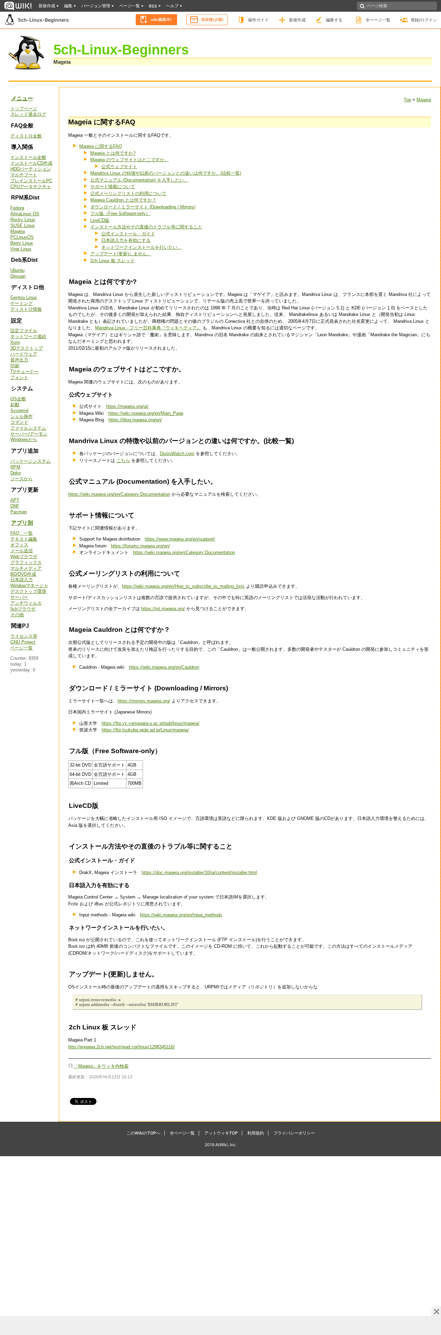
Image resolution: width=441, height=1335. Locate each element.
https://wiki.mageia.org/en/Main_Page (145, 413)
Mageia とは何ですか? (112, 153)
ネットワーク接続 (28, 336)
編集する (334, 19)
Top (407, 99)
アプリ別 (22, 523)
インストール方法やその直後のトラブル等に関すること (146, 226)
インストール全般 (28, 157)
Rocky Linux (22, 219)
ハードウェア (23, 354)
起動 (14, 404)
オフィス (19, 544)
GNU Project (22, 642)
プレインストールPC (31, 180)
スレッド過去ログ (28, 114)
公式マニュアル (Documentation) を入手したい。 (139, 180)
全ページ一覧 (378, 19)
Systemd (19, 410)
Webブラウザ (23, 556)
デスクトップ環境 (28, 591)
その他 (17, 614)
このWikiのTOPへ (143, 1133)
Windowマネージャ (29, 585)
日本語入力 (21, 579)
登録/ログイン (424, 19)
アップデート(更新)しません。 (120, 253)
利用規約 (255, 1133)
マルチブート (23, 174)
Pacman (18, 511)
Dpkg (15, 472)
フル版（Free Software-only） (120, 213)
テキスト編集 (23, 539)
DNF (14, 506)
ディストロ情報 (26, 309)
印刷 (14, 365)
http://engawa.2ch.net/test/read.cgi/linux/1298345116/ (121, 1046)
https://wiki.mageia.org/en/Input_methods (181, 914)
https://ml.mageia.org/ (163, 608)
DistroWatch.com (177, 453)
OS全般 (18, 398)
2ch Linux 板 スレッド (112, 260)
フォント (19, 377)
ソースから (21, 478)
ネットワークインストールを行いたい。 (141, 247)
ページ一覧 (21, 647)
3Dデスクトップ (26, 348)
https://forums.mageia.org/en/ (140, 545)
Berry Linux (21, 243)
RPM (15, 467)
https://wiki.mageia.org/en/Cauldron (164, 667)
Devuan (17, 276)
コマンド (19, 422)
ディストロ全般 (26, 135)
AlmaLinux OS (24, 213)
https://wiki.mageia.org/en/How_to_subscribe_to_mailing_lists (183, 586)
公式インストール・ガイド (128, 233)
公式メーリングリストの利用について (128, 193)
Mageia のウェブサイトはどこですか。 (129, 159)
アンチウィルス (26, 603)
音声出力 (19, 359)
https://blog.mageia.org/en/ (135, 419)
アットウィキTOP (221, 1133)
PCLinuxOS (22, 237)
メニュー (22, 98)
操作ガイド (258, 19)
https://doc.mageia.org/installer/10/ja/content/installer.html (199, 872)
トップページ (23, 108)
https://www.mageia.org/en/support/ (180, 539)
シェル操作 (21, 416)
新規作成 (297, 19)
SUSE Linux (22, 225)
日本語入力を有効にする (126, 240)
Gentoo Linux (23, 297)
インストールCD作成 (31, 163)
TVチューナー (24, 371)
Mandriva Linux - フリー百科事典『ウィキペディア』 (148, 327)
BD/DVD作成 (23, 574)
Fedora (17, 207)
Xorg (15, 342)
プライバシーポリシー (294, 1133)
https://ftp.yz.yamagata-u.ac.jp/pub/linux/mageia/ (150, 723)
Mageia (62, 62)
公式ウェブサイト (119, 166)
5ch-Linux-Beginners (43, 20)
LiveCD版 (99, 220)
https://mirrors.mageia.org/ (143, 701)
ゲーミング (21, 303)
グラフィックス (26, 562)
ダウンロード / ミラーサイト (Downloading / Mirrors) (142, 206)
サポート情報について (112, 186)
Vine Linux (20, 248)
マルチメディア (26, 568)
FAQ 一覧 (21, 533)
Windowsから (23, 439)
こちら (123, 460)
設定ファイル (23, 330)
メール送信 (21, 550)
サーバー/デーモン (29, 434)
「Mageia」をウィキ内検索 (101, 1066)
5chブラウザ (22, 609)
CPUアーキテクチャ (30, 186)
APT (14, 500)
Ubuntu (17, 270)
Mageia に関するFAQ (100, 146)
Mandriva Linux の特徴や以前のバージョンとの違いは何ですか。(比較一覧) (165, 173)
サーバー (19, 597)
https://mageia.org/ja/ (127, 406)
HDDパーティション (30, 169)
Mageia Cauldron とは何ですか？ (123, 200)
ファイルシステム (28, 428)
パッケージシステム (30, 461)
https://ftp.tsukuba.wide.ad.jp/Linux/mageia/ (145, 729)
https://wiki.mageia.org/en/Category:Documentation (119, 494)
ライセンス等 (23, 636)
